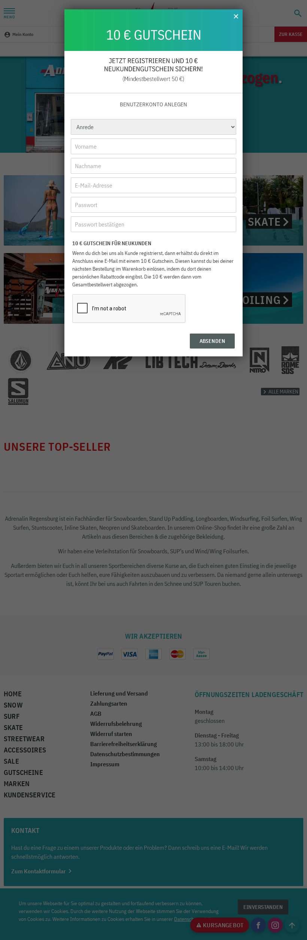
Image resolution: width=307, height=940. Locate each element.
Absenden (212, 341)
